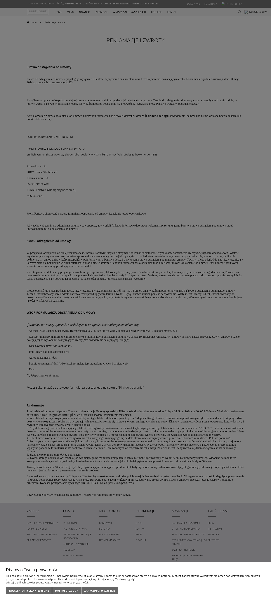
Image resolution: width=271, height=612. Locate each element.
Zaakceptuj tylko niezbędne (29, 590)
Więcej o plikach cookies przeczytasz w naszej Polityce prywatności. (47, 582)
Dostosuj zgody (66, 590)
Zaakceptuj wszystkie (99, 590)
